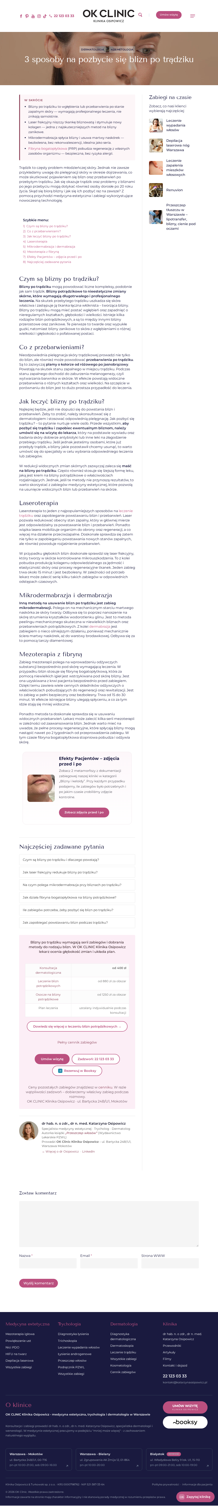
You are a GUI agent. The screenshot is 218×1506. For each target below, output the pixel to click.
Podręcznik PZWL (71, 1367)
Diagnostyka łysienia (73, 1334)
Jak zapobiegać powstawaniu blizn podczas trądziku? (65, 922)
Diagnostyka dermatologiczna (123, 1336)
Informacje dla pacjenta (197, 1484)
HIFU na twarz (16, 1354)
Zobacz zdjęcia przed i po (84, 812)
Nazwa (26, 1256)
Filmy (167, 1359)
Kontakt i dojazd (175, 1365)
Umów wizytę (52, 1059)
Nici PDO (12, 1347)
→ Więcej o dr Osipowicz (60, 1151)
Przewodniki (172, 1346)
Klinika (170, 1324)
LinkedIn (88, 1151)
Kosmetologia (122, 49)
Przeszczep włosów (72, 1360)
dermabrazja (99, 627)
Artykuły (169, 1352)
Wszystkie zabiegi (19, 1367)
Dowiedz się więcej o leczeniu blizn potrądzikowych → (77, 1026)
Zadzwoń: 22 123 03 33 (96, 1059)
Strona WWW (153, 1256)
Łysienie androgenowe (74, 1354)
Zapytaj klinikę (195, 1497)
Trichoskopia (67, 1341)
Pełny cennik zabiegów (77, 1042)
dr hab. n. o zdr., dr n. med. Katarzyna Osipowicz (182, 1336)
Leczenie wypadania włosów (79, 1347)
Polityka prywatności (165, 1484)
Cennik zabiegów (123, 1372)
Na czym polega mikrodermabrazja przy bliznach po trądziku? (72, 885)
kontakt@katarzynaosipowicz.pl (185, 1382)
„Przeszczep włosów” (81, 1133)
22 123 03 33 (175, 1376)
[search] (140, 16)
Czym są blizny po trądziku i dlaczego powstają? (61, 860)
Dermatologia (92, 49)
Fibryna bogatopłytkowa (47, 148)
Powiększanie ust (18, 1341)
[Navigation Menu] (192, 16)
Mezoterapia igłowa (20, 1334)
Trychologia (69, 1324)
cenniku (105, 1087)
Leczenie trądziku (123, 1352)
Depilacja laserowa (19, 1360)
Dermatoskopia (121, 1346)
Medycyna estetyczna (28, 1324)
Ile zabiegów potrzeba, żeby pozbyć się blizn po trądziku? (68, 910)
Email (86, 1256)
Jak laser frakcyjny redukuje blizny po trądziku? (60, 872)
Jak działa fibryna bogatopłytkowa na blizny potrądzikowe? (69, 897)
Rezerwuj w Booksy (80, 1071)
